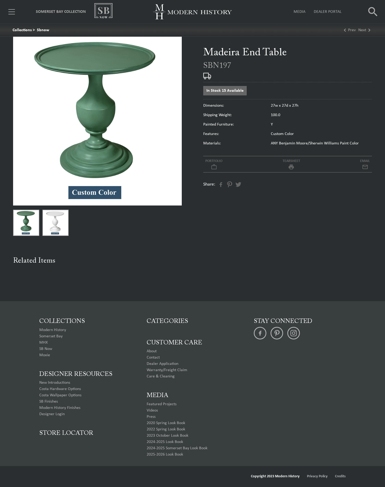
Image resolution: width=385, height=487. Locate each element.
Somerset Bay (51, 336)
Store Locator (66, 433)
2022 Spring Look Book (166, 429)
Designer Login (52, 414)
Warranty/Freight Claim (167, 370)
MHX (43, 342)
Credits (340, 476)
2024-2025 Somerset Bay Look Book (177, 448)
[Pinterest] (277, 333)
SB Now (45, 349)
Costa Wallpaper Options (60, 395)
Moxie (44, 355)
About (152, 351)
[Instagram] (293, 333)
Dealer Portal (328, 12)
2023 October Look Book (167, 436)
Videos (152, 410)
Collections (22, 30)
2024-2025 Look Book (165, 442)
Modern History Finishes (59, 408)
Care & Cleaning (161, 376)
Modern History (52, 330)
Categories (167, 321)
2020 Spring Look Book (166, 423)
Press (151, 417)
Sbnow (43, 30)
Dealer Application (162, 364)
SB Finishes (48, 401)
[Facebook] (260, 333)
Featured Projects (162, 404)
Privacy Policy (317, 476)
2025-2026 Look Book (165, 454)
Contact (153, 357)
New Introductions (54, 383)
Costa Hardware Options (60, 389)
